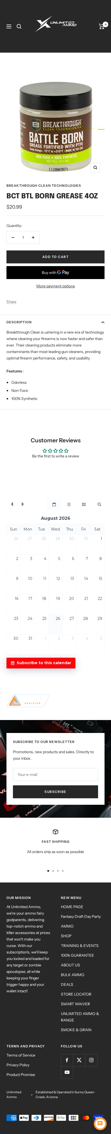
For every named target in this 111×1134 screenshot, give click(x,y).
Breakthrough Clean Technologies (43, 186)
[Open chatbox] (100, 1123)
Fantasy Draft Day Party (81, 916)
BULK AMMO (72, 974)
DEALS (67, 984)
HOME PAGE (72, 906)
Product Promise (20, 1074)
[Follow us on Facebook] (67, 1060)
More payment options (55, 286)
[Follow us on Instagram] (91, 1060)
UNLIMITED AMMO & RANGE (80, 1017)
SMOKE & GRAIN (76, 1029)
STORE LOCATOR (76, 994)
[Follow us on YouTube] (67, 1072)
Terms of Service (20, 1055)
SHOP (66, 935)
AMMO (67, 926)
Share (11, 301)
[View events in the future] (23, 504)
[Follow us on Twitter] (79, 1060)
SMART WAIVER (75, 1003)
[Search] (19, 26)
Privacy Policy (17, 1064)
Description (19, 322)
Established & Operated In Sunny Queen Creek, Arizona (65, 1094)
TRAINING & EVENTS (80, 945)
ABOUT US (70, 965)
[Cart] (102, 26)
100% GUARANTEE (77, 955)
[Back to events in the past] (11, 504)
